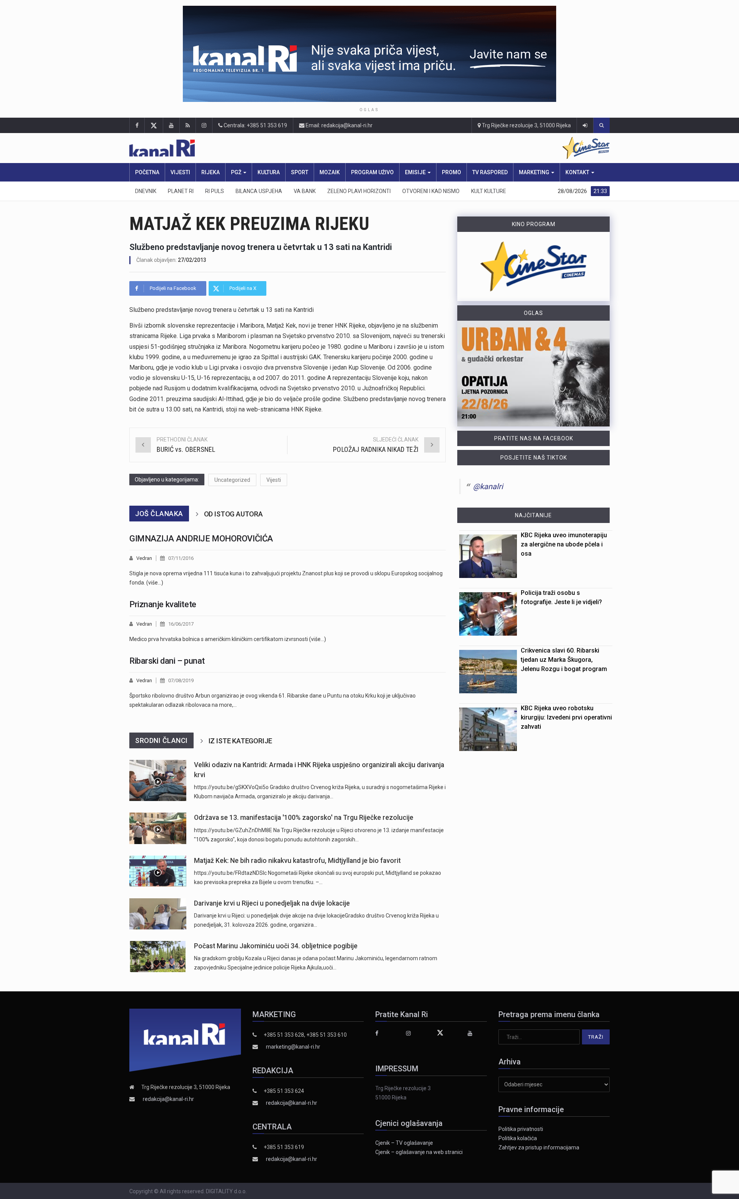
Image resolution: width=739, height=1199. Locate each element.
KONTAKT (577, 172)
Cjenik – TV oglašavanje (404, 1143)
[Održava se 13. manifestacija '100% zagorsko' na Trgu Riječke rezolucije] (157, 828)
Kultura (268, 172)
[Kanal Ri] (268, 148)
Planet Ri (181, 191)
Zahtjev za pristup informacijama (538, 1147)
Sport (299, 172)
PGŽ (236, 172)
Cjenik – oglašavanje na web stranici (419, 1152)
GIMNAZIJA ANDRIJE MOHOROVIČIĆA (201, 538)
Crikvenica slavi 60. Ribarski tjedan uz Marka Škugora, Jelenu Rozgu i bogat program (564, 660)
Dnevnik (145, 191)
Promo (451, 172)
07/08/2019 (181, 680)
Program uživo (372, 172)
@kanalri (488, 486)
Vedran (144, 558)
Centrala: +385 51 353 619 (254, 125)
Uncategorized (232, 480)
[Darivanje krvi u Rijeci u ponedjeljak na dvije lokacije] (157, 913)
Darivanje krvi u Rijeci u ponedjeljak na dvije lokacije (272, 903)
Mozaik (329, 172)
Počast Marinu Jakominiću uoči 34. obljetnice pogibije (276, 946)
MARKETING (534, 172)
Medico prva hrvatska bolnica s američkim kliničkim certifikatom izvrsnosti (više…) (227, 639)
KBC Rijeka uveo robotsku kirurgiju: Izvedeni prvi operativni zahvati (566, 717)
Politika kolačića (517, 1138)
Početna (147, 172)
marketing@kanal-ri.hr (293, 1047)
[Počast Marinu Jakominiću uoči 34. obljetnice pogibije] (157, 956)
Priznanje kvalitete (162, 604)
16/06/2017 (181, 624)
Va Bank (305, 191)
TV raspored (490, 172)
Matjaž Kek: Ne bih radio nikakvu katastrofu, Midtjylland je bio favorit (297, 860)
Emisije (416, 172)
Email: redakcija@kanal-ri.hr (338, 125)
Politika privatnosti (520, 1129)
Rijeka (210, 172)
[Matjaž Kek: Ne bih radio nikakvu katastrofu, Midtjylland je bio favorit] (157, 871)
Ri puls (214, 191)
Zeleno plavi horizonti (359, 191)
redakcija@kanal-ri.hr (168, 1099)
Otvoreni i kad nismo (431, 191)
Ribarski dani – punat (167, 661)
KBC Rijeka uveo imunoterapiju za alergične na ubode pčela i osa (564, 544)
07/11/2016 (181, 558)
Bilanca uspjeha (259, 191)
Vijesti (180, 172)
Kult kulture (488, 191)
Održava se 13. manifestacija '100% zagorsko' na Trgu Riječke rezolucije (303, 817)
